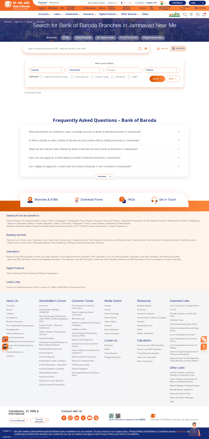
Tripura (87, 223)
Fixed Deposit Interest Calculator (75, 257)
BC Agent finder (105, 38)
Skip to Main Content (96, 3)
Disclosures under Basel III (51, 380)
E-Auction (141, 309)
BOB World (64, 287)
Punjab (39, 223)
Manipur (184, 221)
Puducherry (122, 226)
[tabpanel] (104, 224)
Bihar (51, 221)
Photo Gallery (110, 317)
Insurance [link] (88, 14)
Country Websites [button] (39, 420)
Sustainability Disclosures (50, 349)
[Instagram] (70, 417)
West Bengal (124, 223)
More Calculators (145, 361)
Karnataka (137, 221)
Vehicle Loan (65, 240)
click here (181, 431)
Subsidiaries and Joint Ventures (20, 341)
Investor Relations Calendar (51, 369)
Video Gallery (110, 321)
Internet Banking (13, 273)
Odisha (31, 223)
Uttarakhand (111, 223)
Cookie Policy (8, 431)
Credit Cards (26, 243)
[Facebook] (63, 417)
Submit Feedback (80, 369)
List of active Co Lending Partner (184, 306)
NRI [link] (62, 8)
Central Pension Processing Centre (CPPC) (84, 334)
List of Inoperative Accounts (182, 334)
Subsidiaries (177, 3)
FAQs (36, 287)
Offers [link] (145, 14)
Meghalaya (195, 221)
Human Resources (14, 352)
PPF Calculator (98, 257)
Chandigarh (60, 221)
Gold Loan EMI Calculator (105, 259)
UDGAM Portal (176, 320)
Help (172, 401)
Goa (82, 221)
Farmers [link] (143, 8)
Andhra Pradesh (13, 221)
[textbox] (80, 48)
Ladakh (112, 226)
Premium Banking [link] (71, 8)
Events (107, 309)
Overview (10, 306)
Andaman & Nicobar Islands (18, 226)
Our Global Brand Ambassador (20, 325)
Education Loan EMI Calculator (144, 257)
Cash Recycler (83, 38)
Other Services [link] (129, 14)
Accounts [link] (43, 14)
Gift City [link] (151, 8)
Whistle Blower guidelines (181, 389)
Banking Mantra (25, 287)
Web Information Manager (182, 397)
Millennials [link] (53, 8)
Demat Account (109, 240)
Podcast (108, 325)
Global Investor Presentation (52, 384)
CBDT (135, 77)
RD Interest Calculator (170, 257)
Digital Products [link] (107, 14)
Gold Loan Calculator (146, 357)
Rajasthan (47, 223)
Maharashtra (173, 221)
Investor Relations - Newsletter (53, 365)
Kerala (146, 221)
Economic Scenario (146, 313)
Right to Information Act (82, 340)
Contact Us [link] (186, 8)
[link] (174, 14)
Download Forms (77, 287)
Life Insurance (154, 240)
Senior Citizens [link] (112, 8)
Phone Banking (58, 243)
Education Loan (40, 240)
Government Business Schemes (89, 243)
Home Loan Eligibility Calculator (46, 259)
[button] (185, 14)
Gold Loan (53, 240)
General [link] (41, 8)
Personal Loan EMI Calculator (19, 257)
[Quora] (96, 417)
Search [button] (156, 79)
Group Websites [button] (17, 420)
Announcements (111, 333)
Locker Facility (102, 77)
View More (102, 177)
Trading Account (139, 240)
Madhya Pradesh (158, 221)
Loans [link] (57, 14)
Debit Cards (13, 243)
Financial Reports (47, 357)
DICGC (142, 419)
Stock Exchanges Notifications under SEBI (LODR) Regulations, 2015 (54, 318)
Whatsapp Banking (41, 243)
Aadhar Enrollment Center (56, 77)
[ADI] (5, 347)
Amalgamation (12, 329)
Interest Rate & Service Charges (151, 317)
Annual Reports (46, 353)
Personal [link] (42, 2)
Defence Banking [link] (127, 8)
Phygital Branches (153, 38)
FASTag (70, 243)
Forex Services (81, 77)
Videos (54, 287)
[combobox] (204, 339)
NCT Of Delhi (81, 226)
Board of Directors (14, 321)
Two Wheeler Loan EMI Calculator (77, 259)
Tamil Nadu (66, 223)
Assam (44, 221)
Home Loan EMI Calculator (47, 257)
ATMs (66, 38)
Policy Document (46, 377)
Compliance (11, 317)
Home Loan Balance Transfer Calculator (163, 259)
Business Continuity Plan (83, 361)
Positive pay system (81, 365)
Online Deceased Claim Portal (183, 324)
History (9, 309)
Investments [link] (71, 14)
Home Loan (26, 240)
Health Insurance (188, 240)
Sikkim (57, 223)
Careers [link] (202, 8)
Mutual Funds (124, 240)
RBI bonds (120, 77)
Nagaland (21, 223)
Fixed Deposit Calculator (148, 353)
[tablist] (104, 250)
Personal (7, 22)
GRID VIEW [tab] (180, 48)
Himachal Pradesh (111, 221)
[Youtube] (89, 417)
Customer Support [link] (166, 8)
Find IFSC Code (128, 38)
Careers (10, 356)
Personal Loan (12, 240)
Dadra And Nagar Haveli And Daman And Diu (53, 226)
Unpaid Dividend (46, 338)
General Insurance (170, 240)
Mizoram (12, 223)
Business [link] (54, 2)
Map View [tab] (164, 48)
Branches (19, 22)
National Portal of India (180, 393)
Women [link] (102, 8)
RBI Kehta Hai (78, 319)
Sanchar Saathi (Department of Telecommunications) (184, 353)
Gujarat (29, 22)
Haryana (98, 221)
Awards (107, 306)
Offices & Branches (15, 333)
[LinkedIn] (76, 417)
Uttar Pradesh (98, 223)
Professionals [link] (90, 8)
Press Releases (111, 329)
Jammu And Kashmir (97, 226)
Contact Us (11, 287)
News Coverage (111, 313)
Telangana (77, 223)
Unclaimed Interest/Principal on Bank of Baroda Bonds (53, 343)
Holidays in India (79, 329)
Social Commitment (15, 337)
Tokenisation (52, 273)
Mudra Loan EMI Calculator (131, 259)
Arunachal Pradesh (31, 221)
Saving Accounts (80, 240)
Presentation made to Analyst (52, 361)
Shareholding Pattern (48, 373)
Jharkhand (126, 221)
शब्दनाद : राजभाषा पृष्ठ (145, 333)
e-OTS (173, 309)
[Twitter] (83, 417)
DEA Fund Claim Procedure (84, 357)
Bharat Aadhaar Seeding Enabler (184, 385)
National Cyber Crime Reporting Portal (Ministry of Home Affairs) (184, 359)
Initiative (10, 313)
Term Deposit (95, 240)
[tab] (104, 235)
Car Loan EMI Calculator (118, 257)
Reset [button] (171, 79)
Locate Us (44, 287)
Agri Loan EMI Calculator (19, 259)
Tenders (140, 321)
